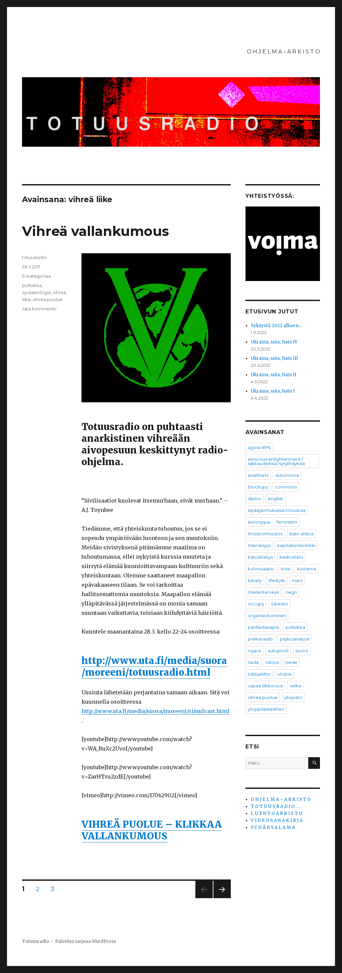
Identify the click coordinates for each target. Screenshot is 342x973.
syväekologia (36, 292)
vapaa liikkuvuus (265, 685)
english (275, 498)
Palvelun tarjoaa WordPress (85, 941)
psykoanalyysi (295, 639)
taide (253, 662)
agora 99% (259, 447)
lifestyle (277, 580)
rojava (254, 650)
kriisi (285, 568)
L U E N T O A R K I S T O (276, 813)
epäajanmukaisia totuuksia (277, 510)
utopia (284, 674)
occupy (256, 603)
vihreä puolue (47, 299)
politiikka (32, 285)
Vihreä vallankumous (95, 231)
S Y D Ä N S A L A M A (273, 827)
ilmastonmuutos (265, 533)
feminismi (287, 522)
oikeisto (279, 603)
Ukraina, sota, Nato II (273, 375)
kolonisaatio (261, 568)
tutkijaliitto (259, 674)
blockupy (258, 487)
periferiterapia (263, 627)
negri (291, 592)
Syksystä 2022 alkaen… (276, 325)
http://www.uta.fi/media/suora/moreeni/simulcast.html (155, 711)
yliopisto (293, 697)
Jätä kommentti (39, 308)
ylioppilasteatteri (266, 709)
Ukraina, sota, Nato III (274, 358)
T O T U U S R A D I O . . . (276, 806)
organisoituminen (267, 615)
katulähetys (260, 557)
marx (297, 580)
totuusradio (34, 257)
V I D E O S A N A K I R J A (277, 820)
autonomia (287, 475)
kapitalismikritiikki (296, 545)
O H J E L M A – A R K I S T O (283, 51)
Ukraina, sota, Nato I (273, 391)
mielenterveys (263, 592)
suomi (301, 650)
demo (254, 498)
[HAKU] (314, 763)
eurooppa (259, 522)
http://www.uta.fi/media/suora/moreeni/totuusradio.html (154, 666)
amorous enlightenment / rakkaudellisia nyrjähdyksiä (276, 461)
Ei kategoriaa (36, 276)
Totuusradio (35, 941)
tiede (291, 662)
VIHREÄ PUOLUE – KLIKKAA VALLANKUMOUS (151, 830)
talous (272, 662)
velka (295, 685)
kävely (255, 580)
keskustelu (291, 557)
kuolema (306, 568)
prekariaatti (260, 639)
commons (286, 487)
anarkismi (258, 475)
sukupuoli (278, 650)
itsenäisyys (259, 545)
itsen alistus (301, 533)
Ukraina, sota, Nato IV (274, 342)
